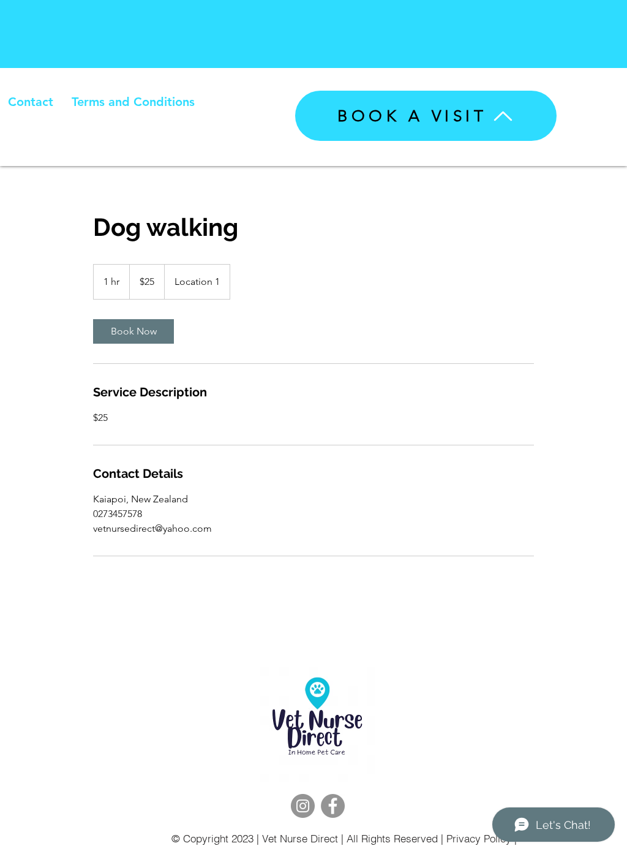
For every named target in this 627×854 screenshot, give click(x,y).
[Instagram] (303, 806)
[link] (133, 331)
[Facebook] (333, 806)
